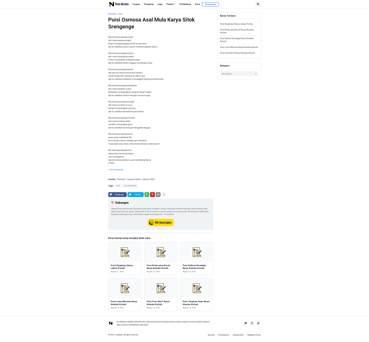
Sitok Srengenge (116, 169)
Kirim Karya (210, 4)
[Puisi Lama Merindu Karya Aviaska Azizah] (124, 288)
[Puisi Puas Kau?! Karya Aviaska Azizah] (160, 288)
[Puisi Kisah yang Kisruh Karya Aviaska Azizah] (160, 252)
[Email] (158, 194)
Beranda (112, 14)
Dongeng (148, 4)
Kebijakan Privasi (254, 335)
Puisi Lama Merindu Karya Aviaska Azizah (124, 303)
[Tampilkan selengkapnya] (163, 194)
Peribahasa (185, 4)
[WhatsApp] (146, 194)
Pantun (170, 4)
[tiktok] (258, 323)
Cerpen (136, 4)
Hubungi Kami (238, 335)
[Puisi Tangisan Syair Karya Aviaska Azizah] (196, 288)
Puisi (197, 4)
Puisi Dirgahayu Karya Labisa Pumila (122, 267)
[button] (258, 4)
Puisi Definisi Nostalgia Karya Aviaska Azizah (194, 267)
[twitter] (245, 323)
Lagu (159, 4)
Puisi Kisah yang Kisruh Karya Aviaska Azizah (158, 267)
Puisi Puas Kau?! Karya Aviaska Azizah (158, 303)
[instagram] (252, 323)
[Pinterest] (152, 194)
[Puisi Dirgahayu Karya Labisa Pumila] (124, 252)
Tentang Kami (223, 335)
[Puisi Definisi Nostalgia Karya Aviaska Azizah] (196, 252)
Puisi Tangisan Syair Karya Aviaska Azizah (196, 303)
